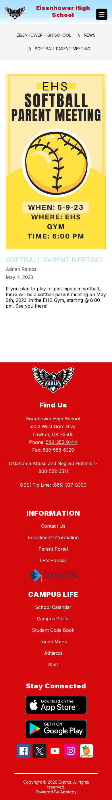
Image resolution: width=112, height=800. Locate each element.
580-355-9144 (61, 442)
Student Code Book (53, 630)
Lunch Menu (53, 641)
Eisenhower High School (44, 35)
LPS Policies (53, 560)
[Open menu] (101, 14)
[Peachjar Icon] (86, 756)
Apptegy (68, 791)
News (90, 35)
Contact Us (53, 526)
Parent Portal (53, 549)
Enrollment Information (53, 537)
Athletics (53, 653)
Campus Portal (53, 619)
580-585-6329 (58, 450)
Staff (53, 664)
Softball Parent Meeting (62, 48)
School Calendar (53, 607)
